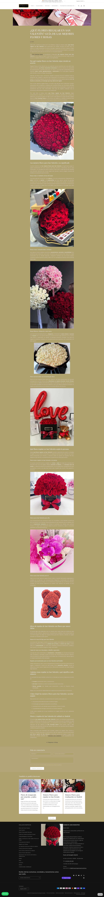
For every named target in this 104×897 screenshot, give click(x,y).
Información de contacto (80, 894)
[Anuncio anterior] (39, 1)
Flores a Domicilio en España (25, 848)
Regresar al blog (53, 742)
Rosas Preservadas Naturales (25, 832)
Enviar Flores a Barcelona (25, 852)
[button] (32, 6)
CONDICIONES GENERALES (25, 866)
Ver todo (52, 818)
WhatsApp (5, 893)
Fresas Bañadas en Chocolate (25, 836)
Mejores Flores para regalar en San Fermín (51, 796)
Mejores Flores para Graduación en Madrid (73, 796)
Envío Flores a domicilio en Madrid (27, 850)
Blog (20, 860)
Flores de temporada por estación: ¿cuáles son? (28, 797)
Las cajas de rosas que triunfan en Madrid (28, 846)
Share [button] (32, 41)
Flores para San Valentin (24, 842)
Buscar (20, 864)
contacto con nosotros (55, 735)
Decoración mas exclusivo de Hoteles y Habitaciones (28, 855)
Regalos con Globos (23, 844)
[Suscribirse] (39, 877)
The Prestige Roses (37, 54)
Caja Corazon (22, 830)
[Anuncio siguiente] (64, 1)
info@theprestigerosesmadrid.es (78, 868)
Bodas (20, 858)
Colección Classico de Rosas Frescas (27, 834)
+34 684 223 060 (69, 861)
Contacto (21, 862)
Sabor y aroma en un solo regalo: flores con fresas (29, 839)
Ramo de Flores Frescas (24, 828)
